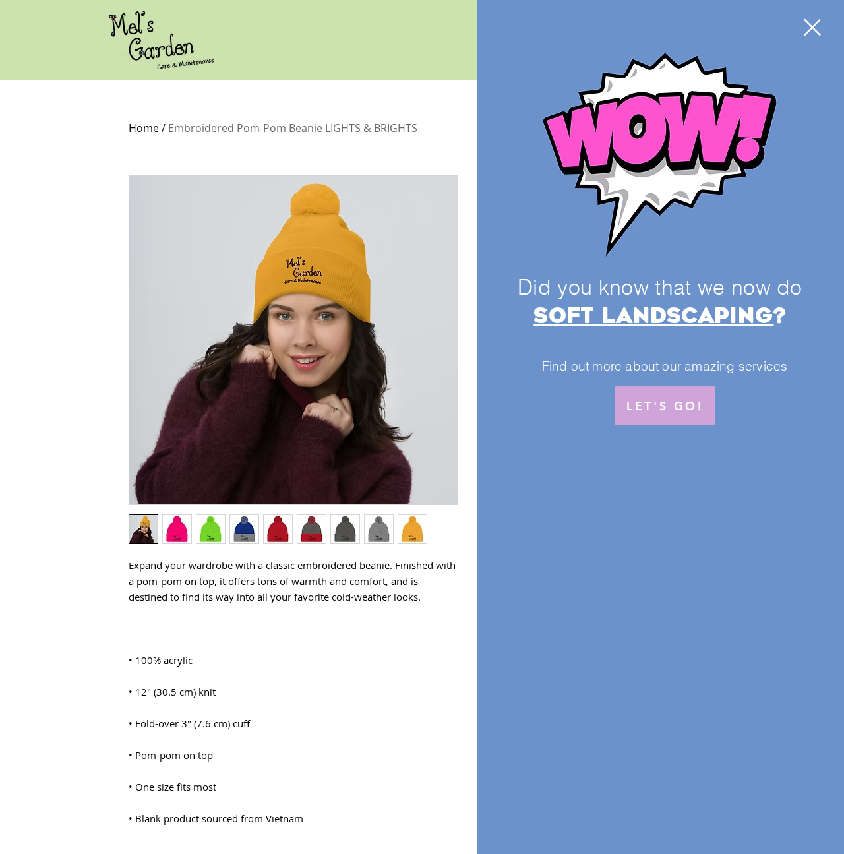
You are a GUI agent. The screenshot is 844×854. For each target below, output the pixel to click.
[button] (812, 27)
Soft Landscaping (653, 315)
